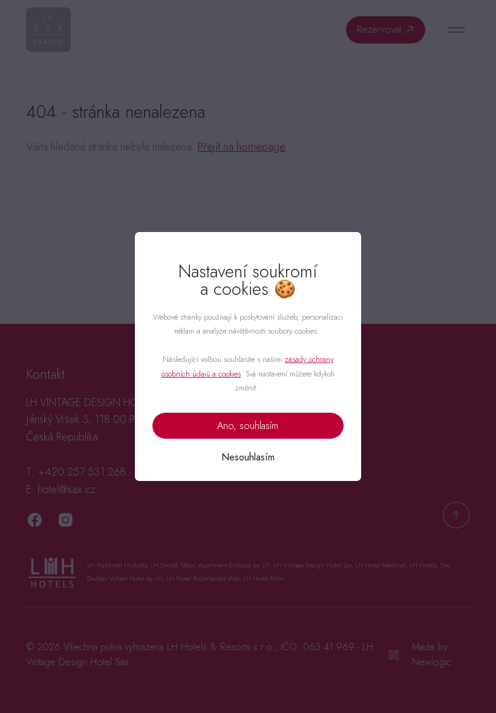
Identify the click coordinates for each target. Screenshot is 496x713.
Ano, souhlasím (247, 426)
